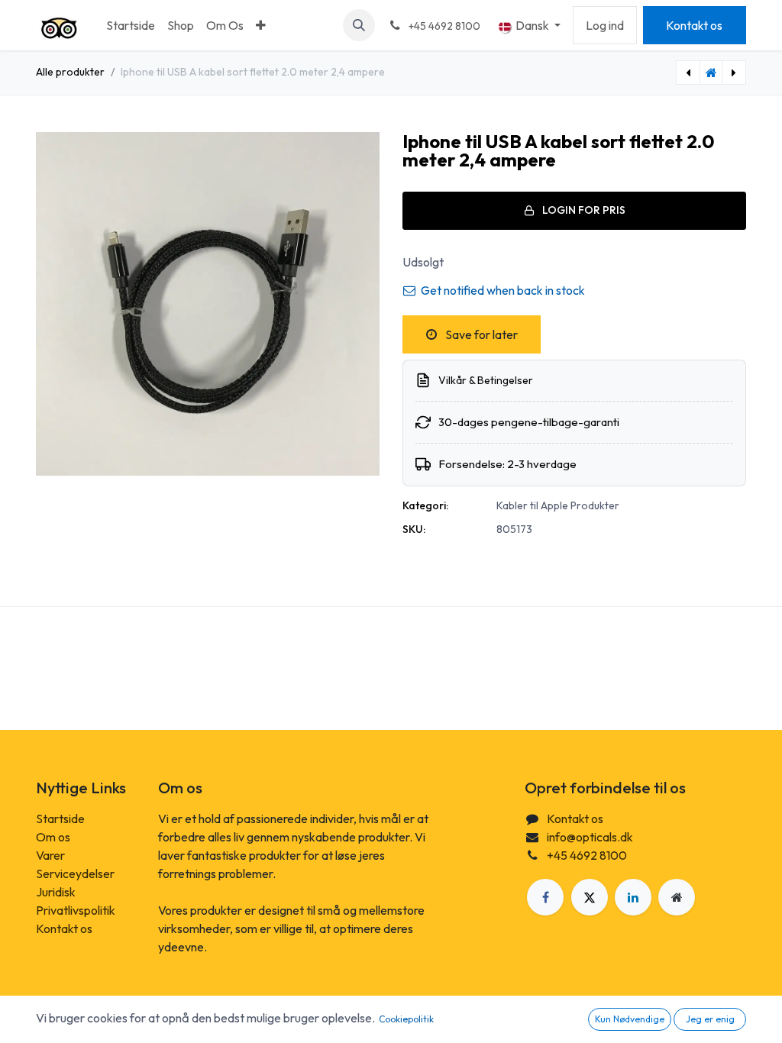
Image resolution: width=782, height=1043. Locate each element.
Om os (53, 836)
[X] (589, 897)
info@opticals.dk (590, 836)
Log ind (605, 25)
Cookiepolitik (406, 1019)
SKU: (413, 529)
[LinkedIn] (633, 897)
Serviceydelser (75, 873)
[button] (359, 25)
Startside (60, 818)
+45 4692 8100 (587, 855)
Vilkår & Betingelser (485, 380)
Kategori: (425, 505)
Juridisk (56, 891)
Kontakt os (694, 25)
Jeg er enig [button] (710, 1019)
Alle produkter (70, 72)
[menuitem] (130, 25)
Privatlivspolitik (75, 910)
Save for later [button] (480, 334)
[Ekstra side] (676, 897)
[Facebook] (545, 897)
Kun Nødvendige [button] (629, 1019)
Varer (50, 855)
